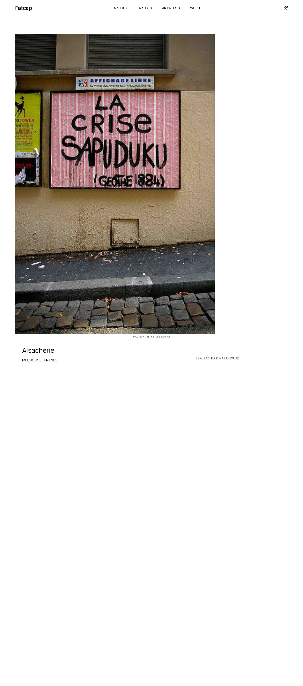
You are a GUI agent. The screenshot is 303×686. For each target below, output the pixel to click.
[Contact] (285, 8)
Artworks (171, 8)
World (195, 8)
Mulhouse (31, 360)
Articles (121, 8)
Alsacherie (38, 350)
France (51, 360)
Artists (145, 8)
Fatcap (23, 8)
